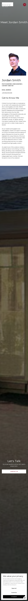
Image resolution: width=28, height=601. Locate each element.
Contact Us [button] (14, 471)
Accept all (14, 596)
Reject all (14, 588)
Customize (14, 592)
